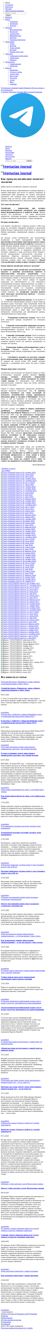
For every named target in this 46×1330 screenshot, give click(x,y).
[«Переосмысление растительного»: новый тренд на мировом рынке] (23, 1044)
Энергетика (14, 58)
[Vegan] (11, 1314)
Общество (14, 66)
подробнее (5, 712)
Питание (8, 28)
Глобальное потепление (19, 56)
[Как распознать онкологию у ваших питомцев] (19, 1271)
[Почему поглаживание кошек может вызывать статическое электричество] (23, 899)
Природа (13, 60)
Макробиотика (15, 36)
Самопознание (15, 64)
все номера (6, 470)
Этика (12, 44)
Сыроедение (14, 34)
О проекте (9, 5)
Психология (10, 62)
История (13, 50)
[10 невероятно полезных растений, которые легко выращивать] (23, 828)
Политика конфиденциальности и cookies (17, 1328)
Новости (8, 17)
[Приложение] (7, 1318)
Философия (9, 42)
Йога (12, 82)
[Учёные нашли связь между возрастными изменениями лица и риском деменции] (23, 973)
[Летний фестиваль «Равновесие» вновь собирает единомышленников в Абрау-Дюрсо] (23, 684)
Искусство (14, 76)
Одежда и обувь (16, 72)
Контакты (9, 7)
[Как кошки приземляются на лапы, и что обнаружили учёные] (23, 792)
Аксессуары (14, 74)
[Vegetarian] (32, 1314)
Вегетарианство (16, 30)
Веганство (14, 32)
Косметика (14, 70)
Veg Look (13, 78)
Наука (7, 20)
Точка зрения (15, 48)
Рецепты (13, 38)
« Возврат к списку (8, 468)
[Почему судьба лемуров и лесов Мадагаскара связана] (22, 1184)
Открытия (14, 22)
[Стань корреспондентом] (11, 1320)
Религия (13, 46)
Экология (9, 54)
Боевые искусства (16, 52)
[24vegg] (4, 1316)
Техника (13, 26)
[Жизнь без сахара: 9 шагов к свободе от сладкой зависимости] (23, 1125)
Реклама (8, 9)
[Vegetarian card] (21, 1314)
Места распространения (14, 11)
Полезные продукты (17, 40)
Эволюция (14, 24)
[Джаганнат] (6, 1322)
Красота (8, 68)
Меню (7, 3)
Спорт (12, 80)
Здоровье (13, 84)
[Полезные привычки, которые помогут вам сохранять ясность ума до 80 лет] (23, 867)
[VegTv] (4, 1314)
